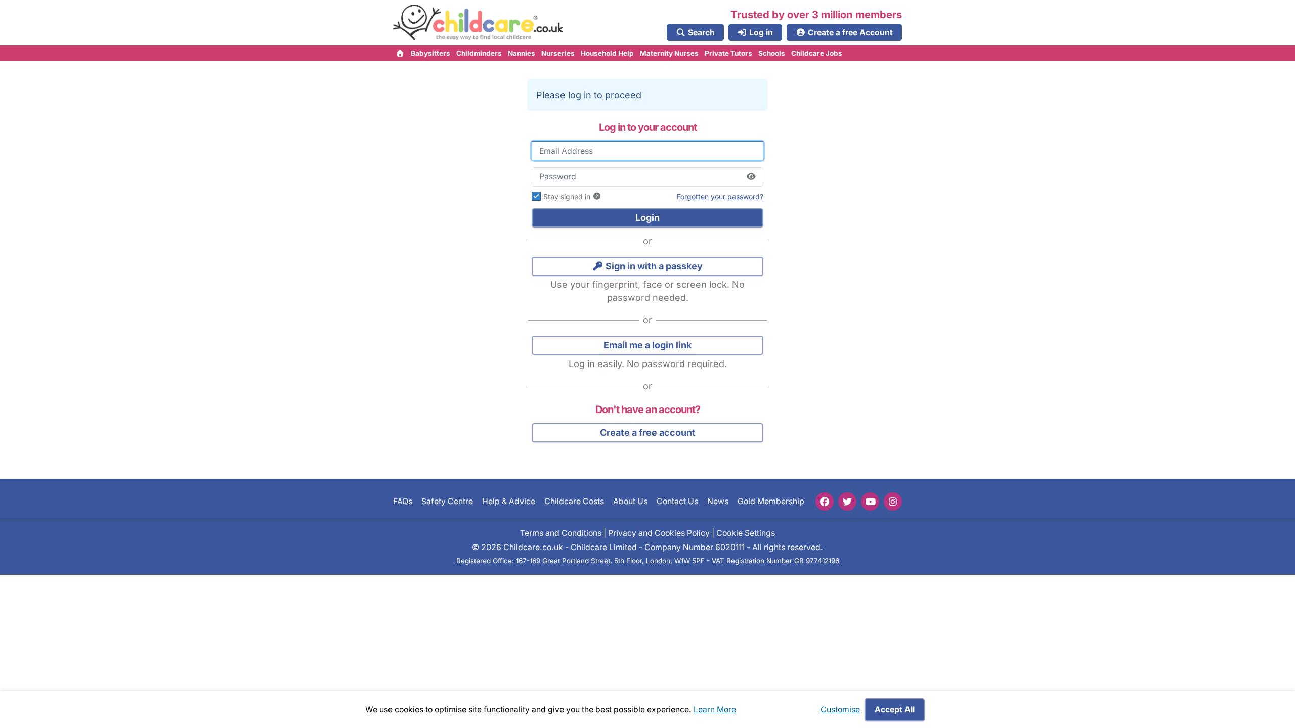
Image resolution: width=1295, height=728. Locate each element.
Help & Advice (508, 501)
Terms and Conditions (560, 532)
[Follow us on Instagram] (893, 501)
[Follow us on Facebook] (824, 501)
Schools (771, 53)
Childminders (479, 53)
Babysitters (430, 53)
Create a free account (648, 432)
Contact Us (677, 501)
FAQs (402, 501)
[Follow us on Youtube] (870, 501)
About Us (630, 501)
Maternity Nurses (669, 53)
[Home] (400, 53)
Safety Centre (447, 501)
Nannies (521, 53)
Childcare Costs (574, 501)
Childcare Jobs (816, 53)
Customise (840, 709)
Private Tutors (728, 53)
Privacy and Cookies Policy (659, 532)
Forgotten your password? (720, 196)
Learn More (715, 709)
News (717, 501)
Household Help (607, 53)
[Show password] (751, 177)
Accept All (895, 709)
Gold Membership (771, 501)
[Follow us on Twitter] (847, 501)
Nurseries (558, 53)
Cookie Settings (745, 532)
